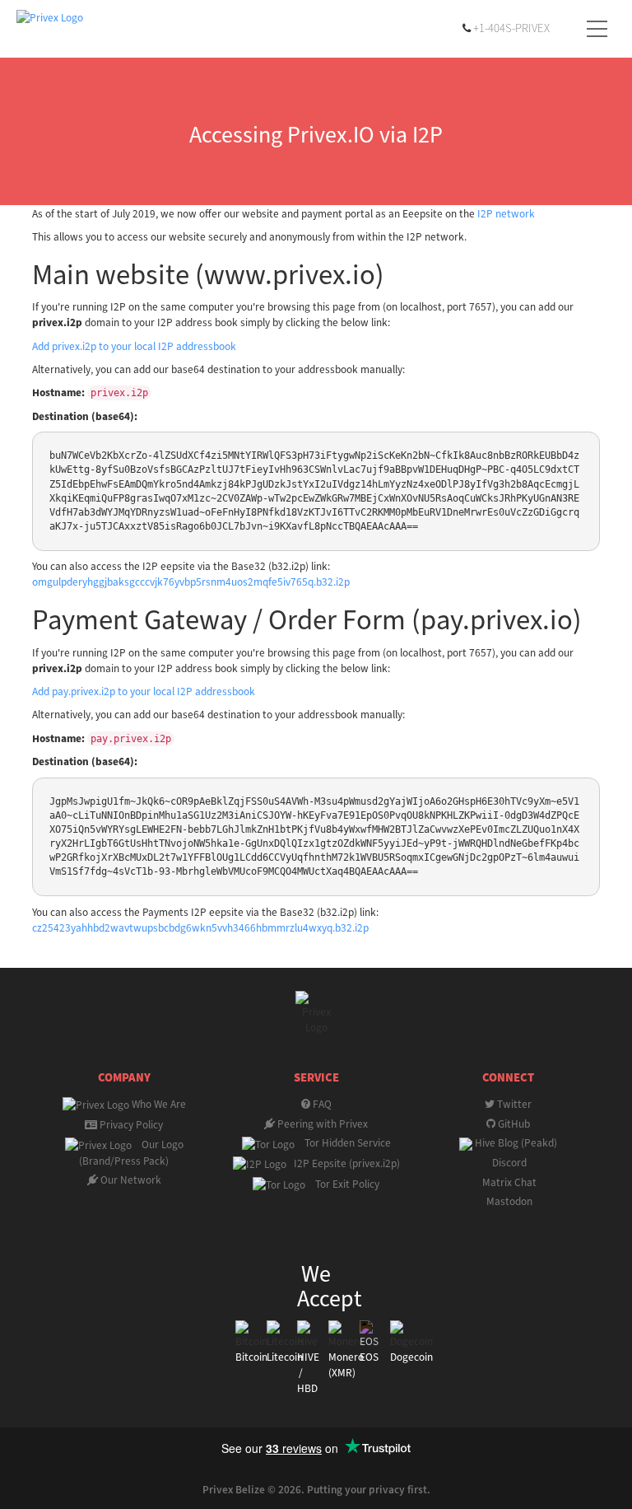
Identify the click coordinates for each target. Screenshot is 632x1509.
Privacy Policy (130, 1125)
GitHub (512, 1124)
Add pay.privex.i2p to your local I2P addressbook (143, 691)
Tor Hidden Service (343, 1143)
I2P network (506, 214)
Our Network (129, 1180)
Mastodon (508, 1201)
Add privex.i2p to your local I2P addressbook (134, 346)
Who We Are (157, 1104)
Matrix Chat (508, 1182)
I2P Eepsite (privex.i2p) (343, 1163)
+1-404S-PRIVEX (511, 28)
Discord (508, 1162)
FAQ (321, 1104)
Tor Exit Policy (342, 1184)
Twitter (513, 1104)
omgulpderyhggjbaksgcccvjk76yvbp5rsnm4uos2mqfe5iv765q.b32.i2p (191, 582)
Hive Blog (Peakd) (514, 1143)
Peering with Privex (321, 1124)
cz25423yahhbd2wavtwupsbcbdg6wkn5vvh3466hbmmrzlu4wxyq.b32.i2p (200, 928)
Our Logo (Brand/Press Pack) (131, 1153)
